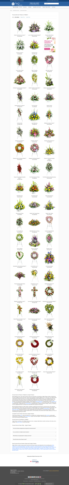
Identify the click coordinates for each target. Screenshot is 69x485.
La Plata (18, 446)
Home (11, 10)
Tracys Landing (42, 449)
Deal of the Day (15, 7)
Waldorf (47, 447)
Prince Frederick (47, 448)
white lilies (48, 415)
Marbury (47, 449)
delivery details (19, 422)
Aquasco (31, 447)
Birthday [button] (29, 7)
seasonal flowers (28, 416)
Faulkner (50, 449)
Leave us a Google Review (54, 470)
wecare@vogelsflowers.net (14, 473)
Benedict (13, 450)
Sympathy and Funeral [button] (37, 7)
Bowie (53, 445)
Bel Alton (23, 447)
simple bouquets (28, 403)
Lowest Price (28, 17)
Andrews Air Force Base (41, 447)
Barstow (17, 450)
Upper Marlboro (22, 446)
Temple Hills (54, 447)
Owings (20, 449)
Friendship (54, 449)
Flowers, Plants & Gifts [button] (46, 7)
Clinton (43, 446)
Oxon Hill (21, 448)
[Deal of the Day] (49, 45)
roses (40, 402)
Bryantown (40, 446)
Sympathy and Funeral (16, 10)
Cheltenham (32, 446)
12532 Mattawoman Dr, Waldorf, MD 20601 (17, 471)
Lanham (13, 447)
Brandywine (52, 446)
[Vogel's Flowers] (17, 4)
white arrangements (39, 401)
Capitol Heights (36, 448)
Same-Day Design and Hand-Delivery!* (17, 0)
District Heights (31, 448)
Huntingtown (42, 448)
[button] (66, 480)
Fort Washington (25, 448)
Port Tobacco (28, 446)
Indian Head (52, 448)
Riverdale (36, 446)
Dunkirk (26, 449)
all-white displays (46, 408)
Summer (20, 7)
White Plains (28, 447)
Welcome (38, 449)
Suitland (13, 448)
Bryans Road (47, 446)
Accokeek (35, 447)
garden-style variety (15, 409)
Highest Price (23, 17)
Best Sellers (17, 17)
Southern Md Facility (18, 447)
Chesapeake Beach (15, 449)
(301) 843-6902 (12, 472)
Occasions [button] (25, 7)
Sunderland (34, 449)
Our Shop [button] (53, 7)
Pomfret (50, 447)
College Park (14, 446)
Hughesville (17, 448)
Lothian (23, 449)
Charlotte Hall (30, 449)
